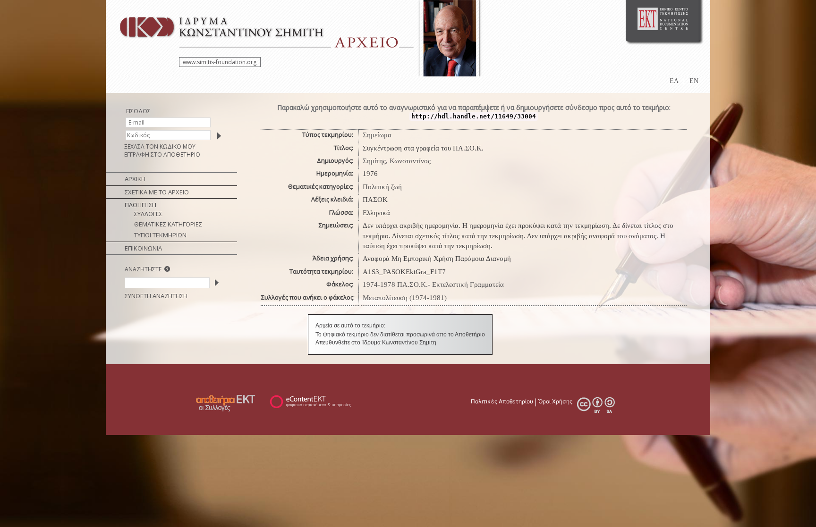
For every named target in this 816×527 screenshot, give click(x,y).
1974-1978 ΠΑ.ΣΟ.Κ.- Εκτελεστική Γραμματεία (433, 284)
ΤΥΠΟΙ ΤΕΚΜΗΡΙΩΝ (160, 235)
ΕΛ (674, 80)
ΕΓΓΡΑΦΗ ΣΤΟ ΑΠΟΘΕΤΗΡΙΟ (162, 155)
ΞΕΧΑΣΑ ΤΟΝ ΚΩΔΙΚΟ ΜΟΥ (160, 146)
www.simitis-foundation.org (219, 62)
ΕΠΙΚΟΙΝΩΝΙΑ (143, 248)
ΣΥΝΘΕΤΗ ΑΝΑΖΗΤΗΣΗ (156, 296)
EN (693, 80)
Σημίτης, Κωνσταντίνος (397, 161)
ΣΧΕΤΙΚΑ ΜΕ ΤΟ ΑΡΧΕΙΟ (157, 192)
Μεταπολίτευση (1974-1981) (405, 297)
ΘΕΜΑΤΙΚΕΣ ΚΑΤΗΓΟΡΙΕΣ (168, 224)
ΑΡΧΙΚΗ (135, 179)
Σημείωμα (377, 135)
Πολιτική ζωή (382, 187)
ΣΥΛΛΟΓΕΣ (148, 213)
